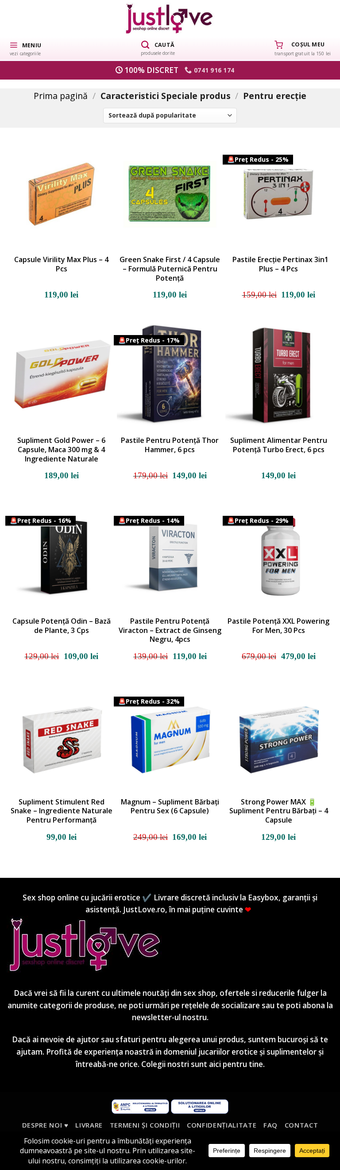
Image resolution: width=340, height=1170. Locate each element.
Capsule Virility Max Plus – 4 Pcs (61, 264)
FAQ (270, 1124)
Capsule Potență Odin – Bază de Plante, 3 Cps (61, 626)
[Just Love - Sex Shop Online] (170, 18)
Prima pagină (61, 96)
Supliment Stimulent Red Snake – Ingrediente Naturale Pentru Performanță (61, 811)
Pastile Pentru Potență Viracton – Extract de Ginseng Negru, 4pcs (170, 630)
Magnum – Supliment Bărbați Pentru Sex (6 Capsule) (170, 806)
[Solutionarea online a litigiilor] (199, 1106)
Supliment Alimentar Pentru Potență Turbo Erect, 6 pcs (278, 445)
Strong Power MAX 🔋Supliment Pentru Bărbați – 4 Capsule (278, 811)
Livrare (89, 1124)
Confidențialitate (221, 1124)
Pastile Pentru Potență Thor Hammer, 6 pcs (170, 445)
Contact (301, 1124)
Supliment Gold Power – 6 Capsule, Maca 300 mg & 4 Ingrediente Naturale (61, 449)
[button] (25, 48)
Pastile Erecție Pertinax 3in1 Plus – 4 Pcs (278, 264)
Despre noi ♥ (45, 1124)
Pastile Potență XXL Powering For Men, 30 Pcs (278, 626)
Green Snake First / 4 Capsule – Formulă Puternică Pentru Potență (170, 268)
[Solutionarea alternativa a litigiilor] (140, 1106)
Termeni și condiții (145, 1124)
